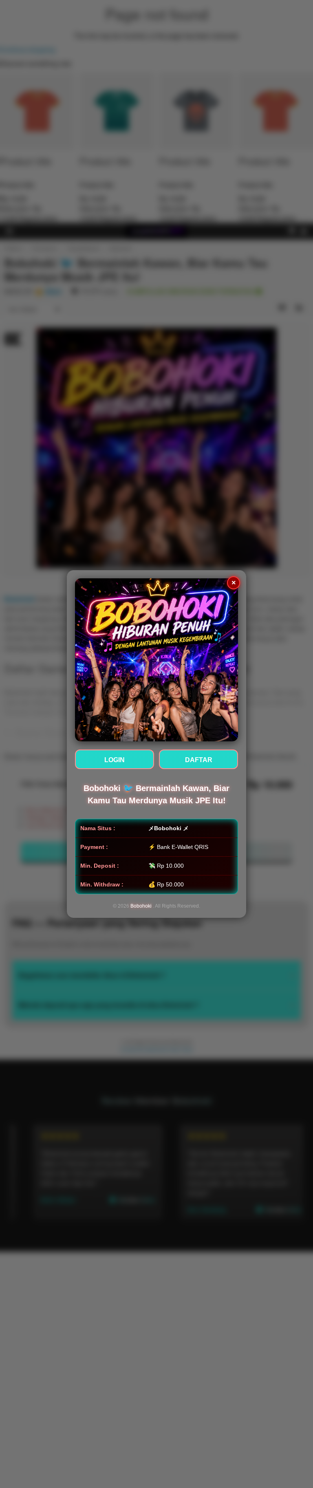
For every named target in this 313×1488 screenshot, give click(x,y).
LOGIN (114, 759)
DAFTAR (198, 759)
